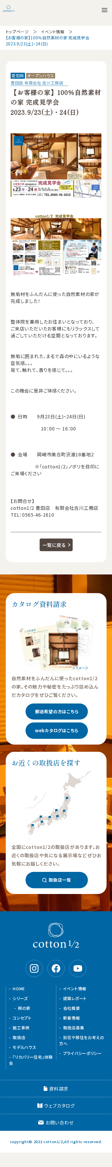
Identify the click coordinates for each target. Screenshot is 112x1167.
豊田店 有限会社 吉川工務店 (37, 83)
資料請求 (58, 1088)
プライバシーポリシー (82, 1053)
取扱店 (19, 1037)
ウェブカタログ (59, 1105)
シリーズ (20, 998)
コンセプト (22, 1018)
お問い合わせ (60, 1122)
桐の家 (24, 1008)
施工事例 (21, 1028)
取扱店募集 (73, 1028)
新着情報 (71, 1018)
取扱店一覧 (60, 880)
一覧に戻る (54, 544)
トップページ (17, 31)
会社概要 (71, 1008)
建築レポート (75, 998)
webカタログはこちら (56, 730)
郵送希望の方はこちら (57, 711)
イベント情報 (52, 31)
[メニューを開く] (104, 10)
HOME (19, 988)
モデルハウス (24, 1047)
